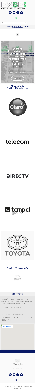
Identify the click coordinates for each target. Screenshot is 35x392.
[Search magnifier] (25, 23)
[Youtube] (21, 12)
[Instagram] (17, 12)
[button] (17, 34)
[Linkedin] (14, 12)
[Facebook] (10, 12)
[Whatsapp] (16, 18)
